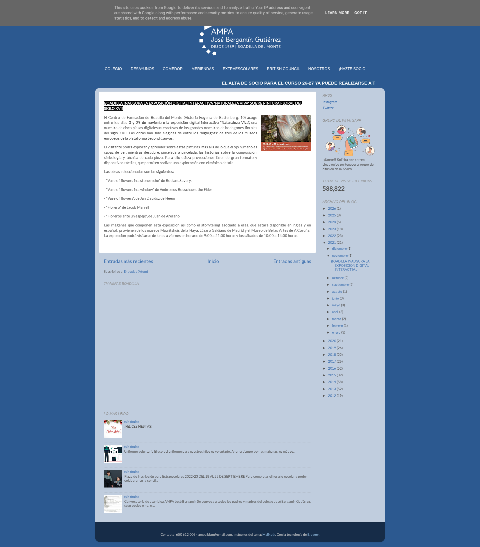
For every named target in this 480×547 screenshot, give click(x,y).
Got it (360, 13)
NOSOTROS (319, 69)
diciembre (340, 248)
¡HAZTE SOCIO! (352, 69)
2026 (332, 208)
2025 (332, 215)
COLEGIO (113, 69)
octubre (338, 278)
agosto (337, 292)
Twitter (328, 108)
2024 (332, 222)
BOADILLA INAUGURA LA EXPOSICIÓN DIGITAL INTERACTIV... (350, 265)
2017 (332, 361)
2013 (332, 389)
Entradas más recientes (128, 261)
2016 (332, 368)
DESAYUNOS (142, 69)
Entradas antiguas (292, 261)
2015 (332, 375)
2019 (332, 348)
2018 (332, 355)
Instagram (329, 102)
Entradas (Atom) (136, 271)
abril (335, 312)
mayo (336, 305)
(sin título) (131, 422)
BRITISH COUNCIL (283, 69)
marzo (337, 319)
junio (336, 298)
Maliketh (268, 534)
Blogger (313, 534)
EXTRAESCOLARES (240, 69)
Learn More (337, 13)
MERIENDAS (203, 69)
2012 (332, 396)
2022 (332, 236)
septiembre (341, 285)
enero (336, 332)
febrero (338, 326)
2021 (332, 242)
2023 (332, 229)
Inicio (213, 261)
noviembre (340, 255)
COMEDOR (173, 69)
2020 (332, 341)
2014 (332, 382)
